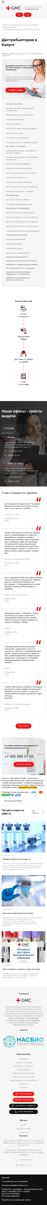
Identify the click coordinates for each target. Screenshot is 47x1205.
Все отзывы (23, 726)
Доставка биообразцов (15, 119)
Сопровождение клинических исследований (23, 231)
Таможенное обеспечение (17, 235)
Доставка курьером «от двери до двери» (22, 142)
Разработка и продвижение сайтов (16, 1200)
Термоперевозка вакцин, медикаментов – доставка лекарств (21, 152)
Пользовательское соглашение (15, 1181)
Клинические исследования (17, 208)
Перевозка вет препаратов (16, 178)
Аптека (23, 1125)
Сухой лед (23, 1132)
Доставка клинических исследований (20, 213)
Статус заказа (27, 15)
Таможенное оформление (16, 239)
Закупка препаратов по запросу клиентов (22, 217)
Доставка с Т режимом (15, 146)
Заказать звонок (23, 764)
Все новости (35, 812)
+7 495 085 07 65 (31, 9)
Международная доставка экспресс (20, 115)
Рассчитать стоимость (25, 1105)
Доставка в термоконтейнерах (18, 200)
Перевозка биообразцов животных (19, 182)
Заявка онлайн (19, 15)
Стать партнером (25, 1111)
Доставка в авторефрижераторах (19, 204)
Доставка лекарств (13, 124)
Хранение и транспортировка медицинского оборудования (18, 273)
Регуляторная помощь (14, 248)
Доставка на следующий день (17, 138)
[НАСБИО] (23, 1040)
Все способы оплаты (14, 801)
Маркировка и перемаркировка (18, 253)
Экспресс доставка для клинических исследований (20, 109)
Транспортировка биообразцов (18, 164)
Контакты (23, 1087)
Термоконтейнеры (23, 1129)
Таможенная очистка (14, 244)
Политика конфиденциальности (15, 1185)
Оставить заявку (15, 90)
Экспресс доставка (14, 104)
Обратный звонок (25, 1099)
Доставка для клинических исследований (22, 187)
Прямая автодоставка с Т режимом (19, 191)
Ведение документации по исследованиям (22, 226)
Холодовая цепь (12, 195)
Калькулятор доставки (27, 787)
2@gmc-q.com (14, 455)
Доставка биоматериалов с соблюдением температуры (22, 158)
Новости (23, 1084)
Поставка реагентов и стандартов (20, 268)
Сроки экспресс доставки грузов (23, 1080)
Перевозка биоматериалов (17, 257)
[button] (22, 428)
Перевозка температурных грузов (19, 168)
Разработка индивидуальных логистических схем (18, 279)
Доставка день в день (14, 133)
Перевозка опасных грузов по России (21, 261)
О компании (23, 1059)
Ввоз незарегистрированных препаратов (21, 222)
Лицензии (23, 1030)
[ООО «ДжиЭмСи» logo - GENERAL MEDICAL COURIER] (13, 8)
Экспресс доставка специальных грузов (21, 128)
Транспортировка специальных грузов (20, 173)
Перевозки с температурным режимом (22, 264)
